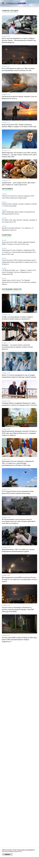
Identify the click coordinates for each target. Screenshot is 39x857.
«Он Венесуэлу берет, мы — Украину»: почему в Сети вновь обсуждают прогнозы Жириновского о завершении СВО (19, 271)
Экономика (7, 189)
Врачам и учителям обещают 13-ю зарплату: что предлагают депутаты (18, 228)
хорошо (7, 854)
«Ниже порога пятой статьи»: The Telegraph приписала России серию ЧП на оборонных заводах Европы (19, 281)
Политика (6, 235)
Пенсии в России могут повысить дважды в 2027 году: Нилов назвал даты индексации (18, 196)
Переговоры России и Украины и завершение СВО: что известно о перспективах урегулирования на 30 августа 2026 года (19, 251)
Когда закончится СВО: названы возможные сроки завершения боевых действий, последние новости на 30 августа (19, 261)
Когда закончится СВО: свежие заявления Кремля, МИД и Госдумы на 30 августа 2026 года (18, 242)
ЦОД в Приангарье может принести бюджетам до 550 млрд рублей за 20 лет (18, 212)
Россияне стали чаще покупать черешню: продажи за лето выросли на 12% (19, 220)
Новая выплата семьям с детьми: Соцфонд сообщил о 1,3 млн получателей (19, 204)
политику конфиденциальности (12, 851)
